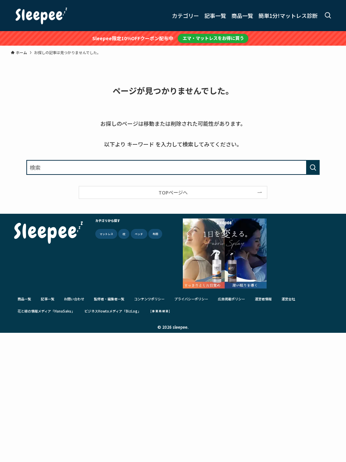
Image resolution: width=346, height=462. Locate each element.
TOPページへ (173, 192)
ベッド (139, 234)
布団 (155, 234)
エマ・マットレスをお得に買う (213, 38)
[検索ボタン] (327, 15)
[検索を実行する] (313, 167)
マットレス (106, 234)
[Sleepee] (41, 15)
